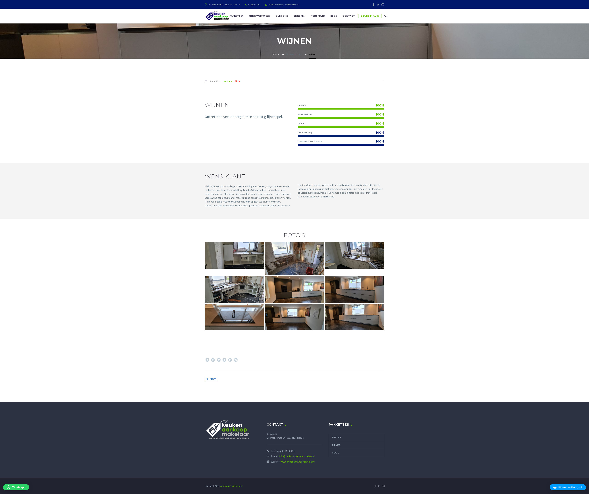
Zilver (336, 445)
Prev (213, 379)
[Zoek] (385, 16)
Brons (336, 437)
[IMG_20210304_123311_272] (294, 258)
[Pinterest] (219, 360)
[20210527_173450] (354, 317)
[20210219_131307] (354, 255)
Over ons (282, 16)
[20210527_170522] (234, 317)
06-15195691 (254, 4)
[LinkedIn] (378, 4)
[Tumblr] (224, 360)
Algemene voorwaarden (231, 485)
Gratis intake (370, 16)
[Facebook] (373, 4)
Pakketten (237, 16)
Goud (336, 452)
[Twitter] (213, 360)
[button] (568, 487)
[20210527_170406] (354, 289)
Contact (349, 16)
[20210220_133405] (234, 255)
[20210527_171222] (294, 317)
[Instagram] (382, 4)
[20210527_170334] (294, 289)
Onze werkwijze (259, 16)
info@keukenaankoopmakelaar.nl (283, 4)
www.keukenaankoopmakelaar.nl (298, 461)
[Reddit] (236, 360)
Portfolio (318, 16)
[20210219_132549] (234, 289)
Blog (333, 16)
